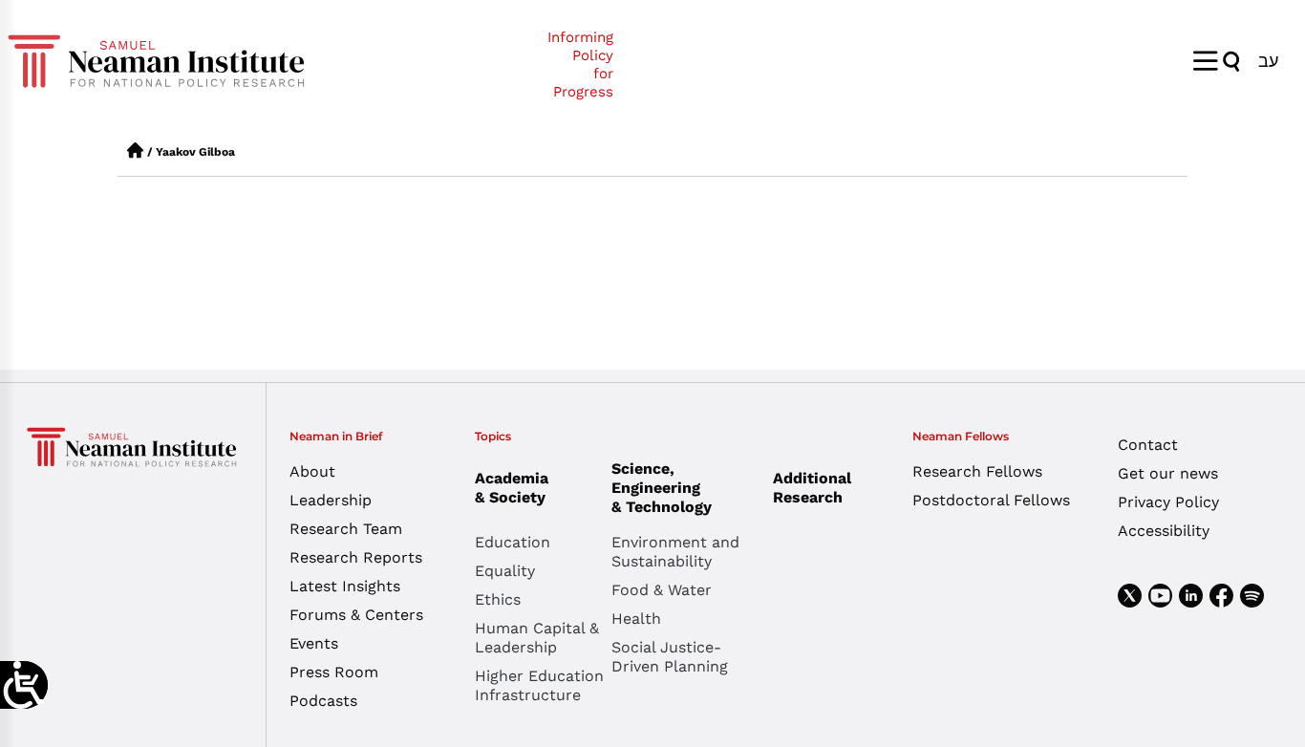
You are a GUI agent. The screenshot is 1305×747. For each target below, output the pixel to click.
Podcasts (323, 701)
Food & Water (661, 590)
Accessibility (1163, 531)
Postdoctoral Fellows (991, 500)
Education (512, 542)
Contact (1148, 445)
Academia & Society (511, 487)
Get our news (1168, 473)
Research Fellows (977, 471)
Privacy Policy (1168, 502)
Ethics (498, 599)
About (312, 471)
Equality (505, 571)
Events (313, 643)
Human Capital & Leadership (537, 637)
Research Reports (355, 557)
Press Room (333, 672)
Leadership (330, 500)
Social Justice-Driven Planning (669, 656)
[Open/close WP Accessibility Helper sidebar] (24, 685)
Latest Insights (344, 586)
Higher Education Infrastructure (539, 685)
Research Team (345, 529)
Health (636, 618)
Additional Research (812, 487)
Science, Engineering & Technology (661, 487)
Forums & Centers (356, 615)
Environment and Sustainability (675, 551)
